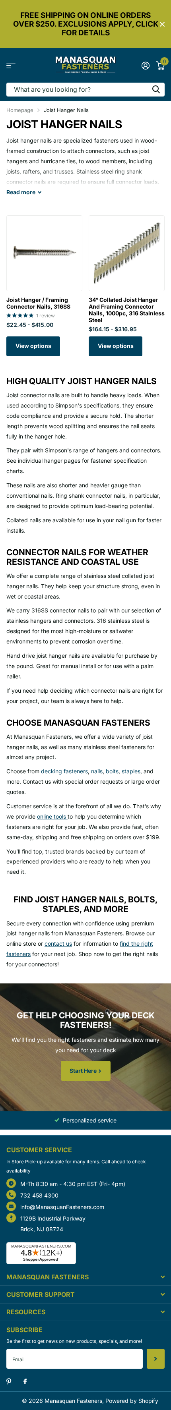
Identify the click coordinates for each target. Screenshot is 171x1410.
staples (131, 771)
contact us (58, 943)
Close (162, 24)
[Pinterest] (9, 1382)
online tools (52, 816)
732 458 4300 (39, 1195)
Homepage (19, 110)
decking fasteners (64, 771)
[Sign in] (145, 65)
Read (20, 192)
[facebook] (25, 1382)
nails (97, 771)
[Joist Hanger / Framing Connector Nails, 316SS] (44, 253)
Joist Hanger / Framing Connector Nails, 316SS (38, 303)
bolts (112, 771)
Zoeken (156, 90)
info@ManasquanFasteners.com (62, 1206)
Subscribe (156, 1359)
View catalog (11, 65)
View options (33, 345)
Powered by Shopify (131, 1400)
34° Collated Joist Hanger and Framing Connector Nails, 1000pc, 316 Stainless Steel (127, 310)
